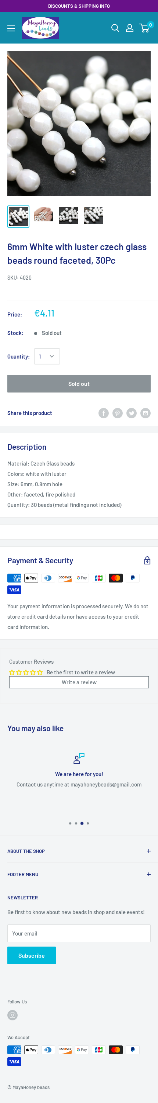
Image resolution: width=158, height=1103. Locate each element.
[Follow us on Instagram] (12, 1015)
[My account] (129, 28)
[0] (144, 28)
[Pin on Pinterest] (117, 412)
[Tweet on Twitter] (131, 412)
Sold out (79, 383)
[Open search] (115, 28)
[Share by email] (145, 412)
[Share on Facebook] (103, 412)
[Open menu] (11, 28)
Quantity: (18, 356)
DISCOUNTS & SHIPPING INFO (79, 6)
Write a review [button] (79, 682)
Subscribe (31, 955)
